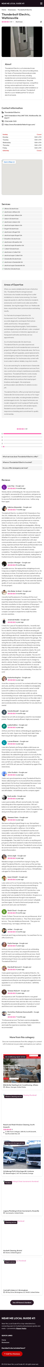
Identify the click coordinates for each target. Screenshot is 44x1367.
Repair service (10, 1262)
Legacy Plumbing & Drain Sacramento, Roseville (21, 1211)
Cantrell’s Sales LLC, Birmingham (15, 1290)
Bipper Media (21, 1328)
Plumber (8, 1183)
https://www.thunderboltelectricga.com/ (20, 124)
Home (4, 10)
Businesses (12, 10)
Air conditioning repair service (15, 1057)
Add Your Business (13, 1354)
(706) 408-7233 (10, 121)
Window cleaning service (13, 1096)
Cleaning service (10, 1222)
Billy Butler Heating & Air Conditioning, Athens (20, 1085)
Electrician (19, 22)
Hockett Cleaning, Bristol (12, 1251)
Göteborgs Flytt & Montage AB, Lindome (18, 1171)
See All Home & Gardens (22, 1303)
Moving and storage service (14, 1143)
